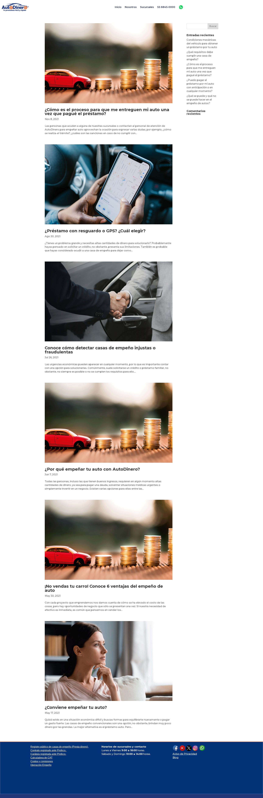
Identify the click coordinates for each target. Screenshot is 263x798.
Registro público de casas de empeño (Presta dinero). (59, 746)
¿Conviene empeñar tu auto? (76, 707)
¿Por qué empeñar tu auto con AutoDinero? (92, 469)
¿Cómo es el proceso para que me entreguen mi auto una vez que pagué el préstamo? (107, 111)
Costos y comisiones (41, 761)
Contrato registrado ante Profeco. (48, 750)
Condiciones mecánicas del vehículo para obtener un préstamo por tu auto (202, 43)
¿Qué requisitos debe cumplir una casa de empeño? (200, 56)
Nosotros (131, 7)
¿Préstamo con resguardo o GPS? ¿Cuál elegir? (95, 230)
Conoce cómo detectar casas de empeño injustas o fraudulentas (100, 349)
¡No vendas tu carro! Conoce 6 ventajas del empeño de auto (104, 588)
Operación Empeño (40, 765)
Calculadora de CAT (41, 757)
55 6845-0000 (166, 7)
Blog (175, 757)
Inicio (118, 7)
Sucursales (147, 7)
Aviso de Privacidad (185, 753)
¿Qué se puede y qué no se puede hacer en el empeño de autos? (201, 99)
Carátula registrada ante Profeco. (48, 754)
